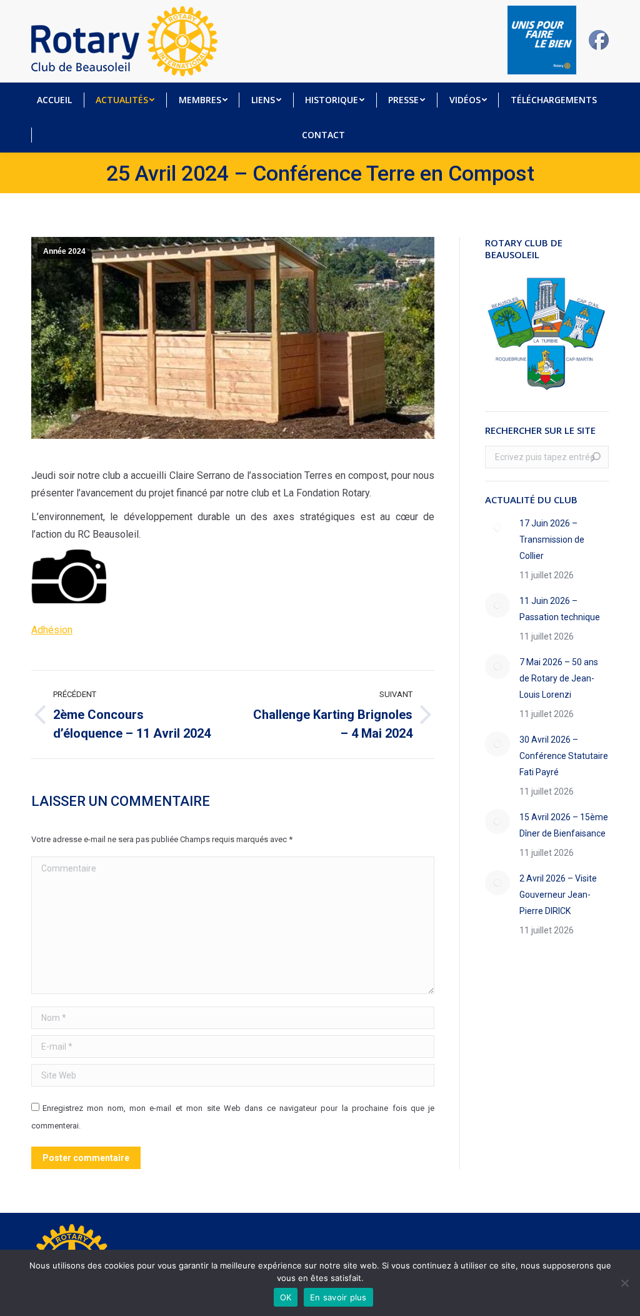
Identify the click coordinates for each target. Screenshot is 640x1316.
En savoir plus (338, 1297)
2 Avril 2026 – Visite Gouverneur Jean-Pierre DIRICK (558, 894)
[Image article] (497, 527)
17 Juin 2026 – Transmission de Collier (551, 539)
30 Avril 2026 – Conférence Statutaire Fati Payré (563, 756)
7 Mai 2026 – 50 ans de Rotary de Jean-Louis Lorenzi (558, 678)
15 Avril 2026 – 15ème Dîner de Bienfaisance (563, 825)
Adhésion (51, 630)
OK (286, 1297)
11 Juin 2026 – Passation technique (559, 609)
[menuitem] (54, 100)
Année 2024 (64, 251)
